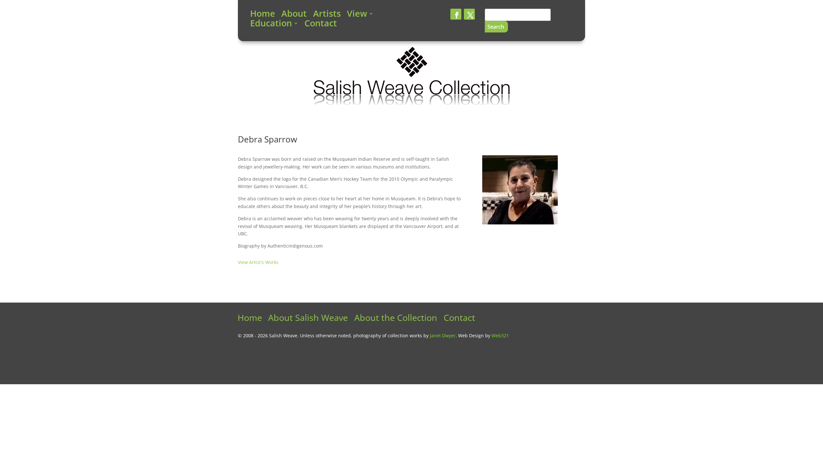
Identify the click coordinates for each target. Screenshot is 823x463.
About (294, 14)
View (357, 14)
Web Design (471, 335)
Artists (327, 14)
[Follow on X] (469, 14)
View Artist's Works (258, 262)
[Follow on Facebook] (455, 14)
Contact (320, 24)
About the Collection (395, 318)
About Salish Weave (308, 318)
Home (262, 14)
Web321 (500, 335)
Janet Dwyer (443, 335)
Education (271, 24)
